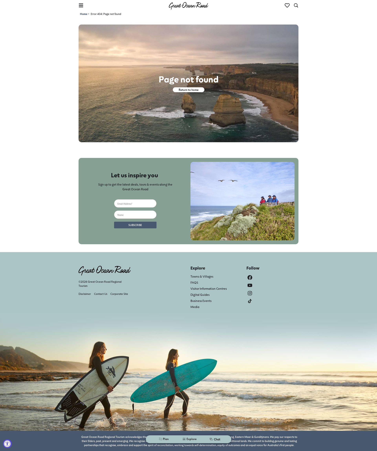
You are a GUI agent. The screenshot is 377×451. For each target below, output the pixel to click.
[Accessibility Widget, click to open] (7, 443)
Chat (217, 439)
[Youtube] (249, 285)
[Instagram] (249, 293)
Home (84, 14)
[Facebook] (249, 277)
